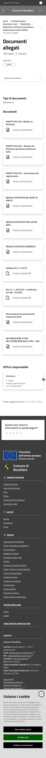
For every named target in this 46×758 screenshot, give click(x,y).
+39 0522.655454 (20, 658)
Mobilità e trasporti (11, 553)
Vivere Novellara (12, 605)
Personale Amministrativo (14, 500)
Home (5, 20)
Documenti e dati (10, 23)
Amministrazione (18, 20)
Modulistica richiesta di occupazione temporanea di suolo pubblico (18, 28)
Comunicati (8, 522)
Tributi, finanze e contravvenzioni (16, 569)
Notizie (6, 518)
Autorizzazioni (9, 585)
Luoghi (6, 615)
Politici (6, 496)
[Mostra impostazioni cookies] (43, 379)
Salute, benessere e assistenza (15, 545)
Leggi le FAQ (8, 679)
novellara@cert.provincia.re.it (19, 655)
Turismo (6, 561)
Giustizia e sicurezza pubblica (15, 565)
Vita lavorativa (9, 549)
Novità (10, 512)
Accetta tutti (23, 737)
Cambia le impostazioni (23, 745)
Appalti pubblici (9, 589)
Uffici (5, 492)
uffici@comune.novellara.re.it (21, 652)
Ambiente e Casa (10, 577)
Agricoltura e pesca (11, 592)
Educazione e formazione (13, 541)
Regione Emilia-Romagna (11, 3)
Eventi (6, 611)
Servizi (10, 535)
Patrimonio (10, 376)
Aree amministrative (11, 488)
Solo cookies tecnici (23, 729)
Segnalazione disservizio (13, 682)
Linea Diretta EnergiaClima (16, 623)
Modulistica (26, 23)
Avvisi (5, 526)
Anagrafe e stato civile (12, 557)
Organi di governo (10, 484)
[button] (40, 10)
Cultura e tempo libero (12, 573)
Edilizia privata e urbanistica (14, 596)
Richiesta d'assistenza (12, 685)
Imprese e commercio (12, 581)
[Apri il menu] (3, 10)
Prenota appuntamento (13, 688)
